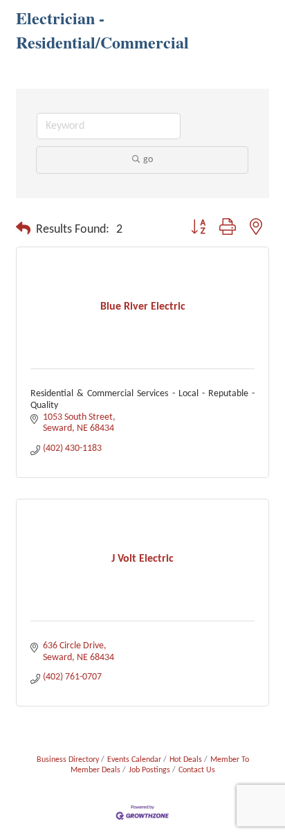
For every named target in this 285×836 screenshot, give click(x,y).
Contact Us (196, 770)
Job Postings (149, 770)
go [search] (148, 159)
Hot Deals (185, 760)
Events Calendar (134, 760)
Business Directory (68, 760)
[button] (23, 230)
